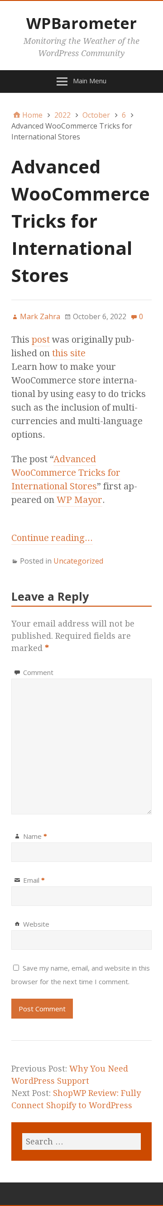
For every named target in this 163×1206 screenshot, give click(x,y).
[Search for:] (81, 1141)
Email (34, 880)
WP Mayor (79, 499)
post (41, 339)
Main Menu (89, 80)
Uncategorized (78, 561)
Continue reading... (52, 537)
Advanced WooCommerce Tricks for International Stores (65, 473)
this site (69, 353)
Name (35, 836)
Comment (38, 672)
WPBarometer (81, 23)
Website (36, 923)
